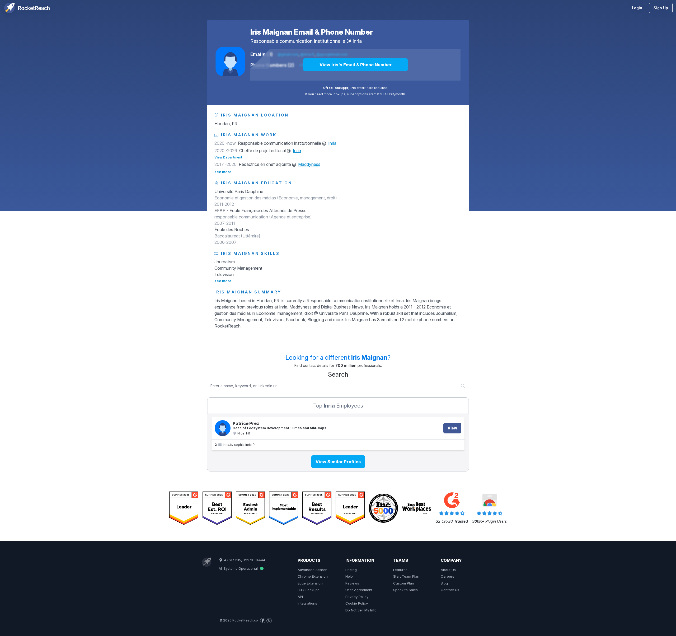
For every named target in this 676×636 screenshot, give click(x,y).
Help (349, 576)
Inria (357, 41)
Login (637, 8)
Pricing (351, 570)
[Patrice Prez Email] (223, 428)
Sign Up (661, 8)
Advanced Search (312, 570)
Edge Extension (310, 583)
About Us (448, 570)
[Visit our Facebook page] (262, 620)
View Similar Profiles (338, 461)
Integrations (307, 603)
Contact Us (450, 590)
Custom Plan (403, 583)
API (300, 597)
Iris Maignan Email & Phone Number (311, 31)
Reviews (352, 583)
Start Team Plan (406, 576)
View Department (228, 157)
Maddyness (309, 164)
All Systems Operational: (239, 568)
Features (400, 570)
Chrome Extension (313, 576)
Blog (444, 583)
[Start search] (463, 386)
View (452, 428)
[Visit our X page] (269, 620)
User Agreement (358, 590)
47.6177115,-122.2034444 (244, 560)
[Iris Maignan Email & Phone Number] (230, 61)
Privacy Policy (356, 597)
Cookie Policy (356, 603)
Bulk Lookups (309, 590)
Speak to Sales (405, 590)
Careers (447, 576)
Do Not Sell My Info (361, 610)
